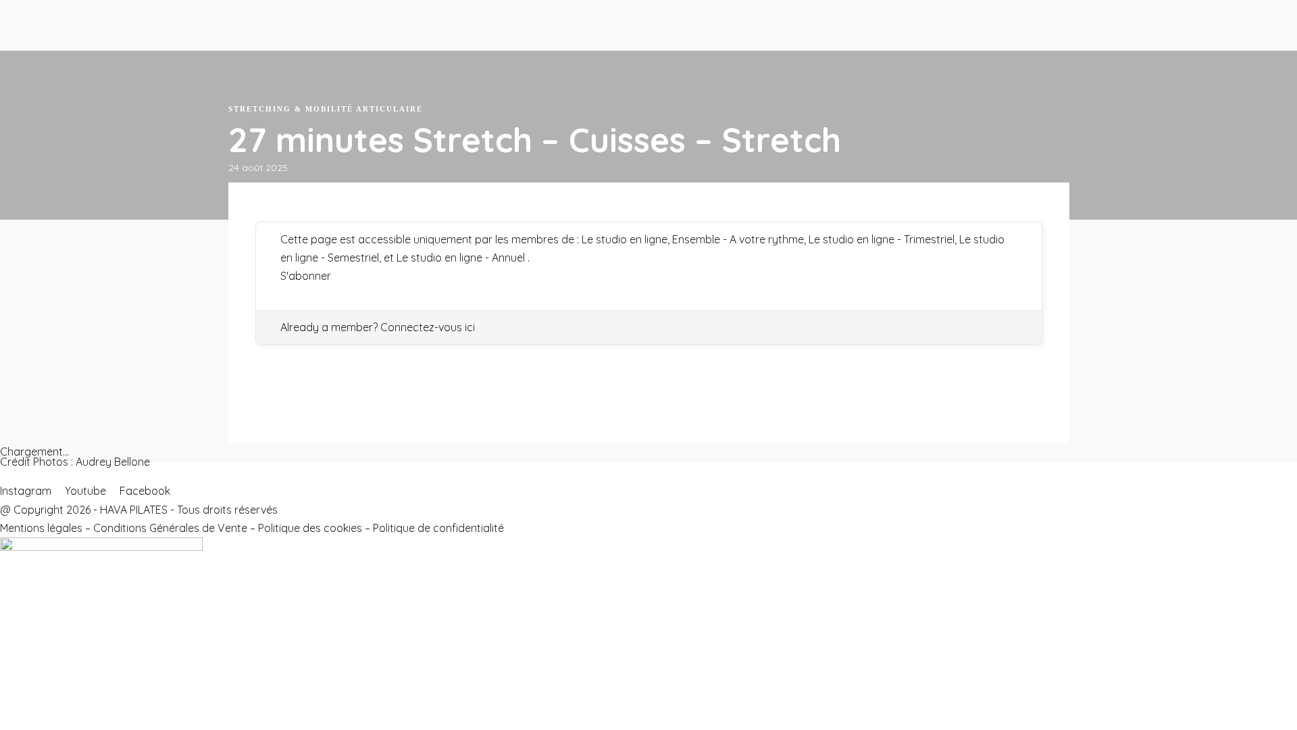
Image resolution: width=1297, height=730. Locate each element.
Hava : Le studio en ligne (68, 34)
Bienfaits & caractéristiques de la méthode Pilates (384, 71)
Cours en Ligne (41, 15)
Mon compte (160, 507)
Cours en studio (196, 71)
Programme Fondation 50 (72, 52)
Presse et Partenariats (306, 52)
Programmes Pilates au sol (74, 71)
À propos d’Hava (290, 34)
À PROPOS (272, 15)
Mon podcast (37, 507)
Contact (99, 507)
